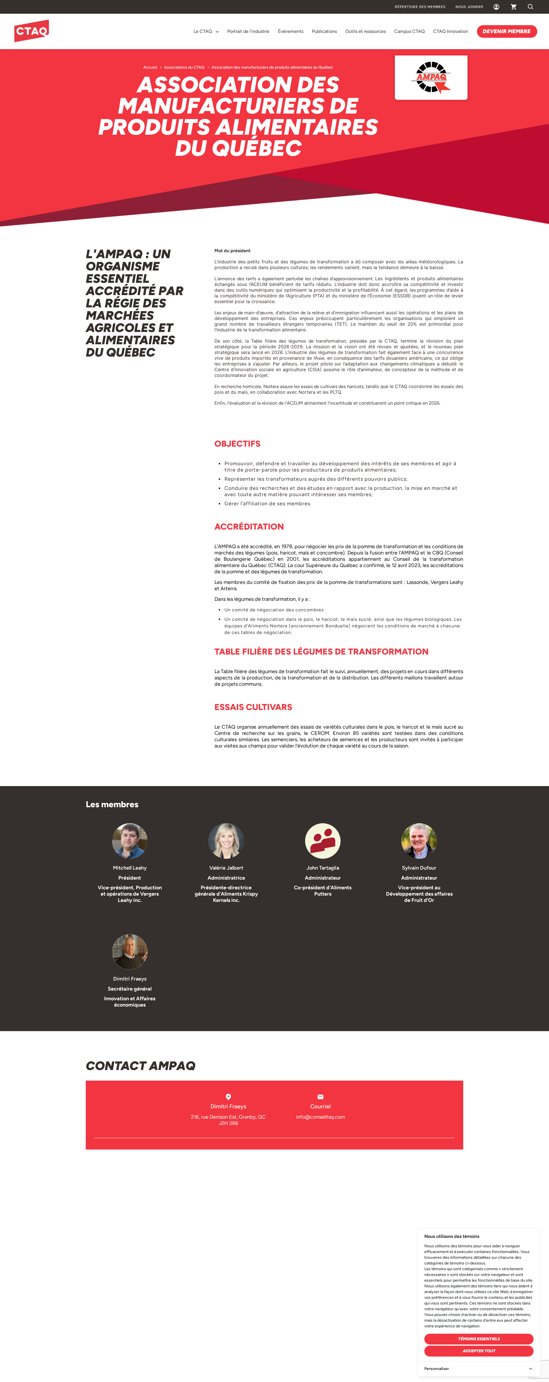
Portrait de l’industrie (248, 31)
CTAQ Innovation (450, 31)
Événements (290, 31)
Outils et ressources (365, 31)
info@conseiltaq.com (320, 1117)
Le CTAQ (203, 31)
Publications (324, 31)
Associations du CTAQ (184, 67)
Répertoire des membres (420, 7)
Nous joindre (469, 7)
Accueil (150, 67)
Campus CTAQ (409, 31)
